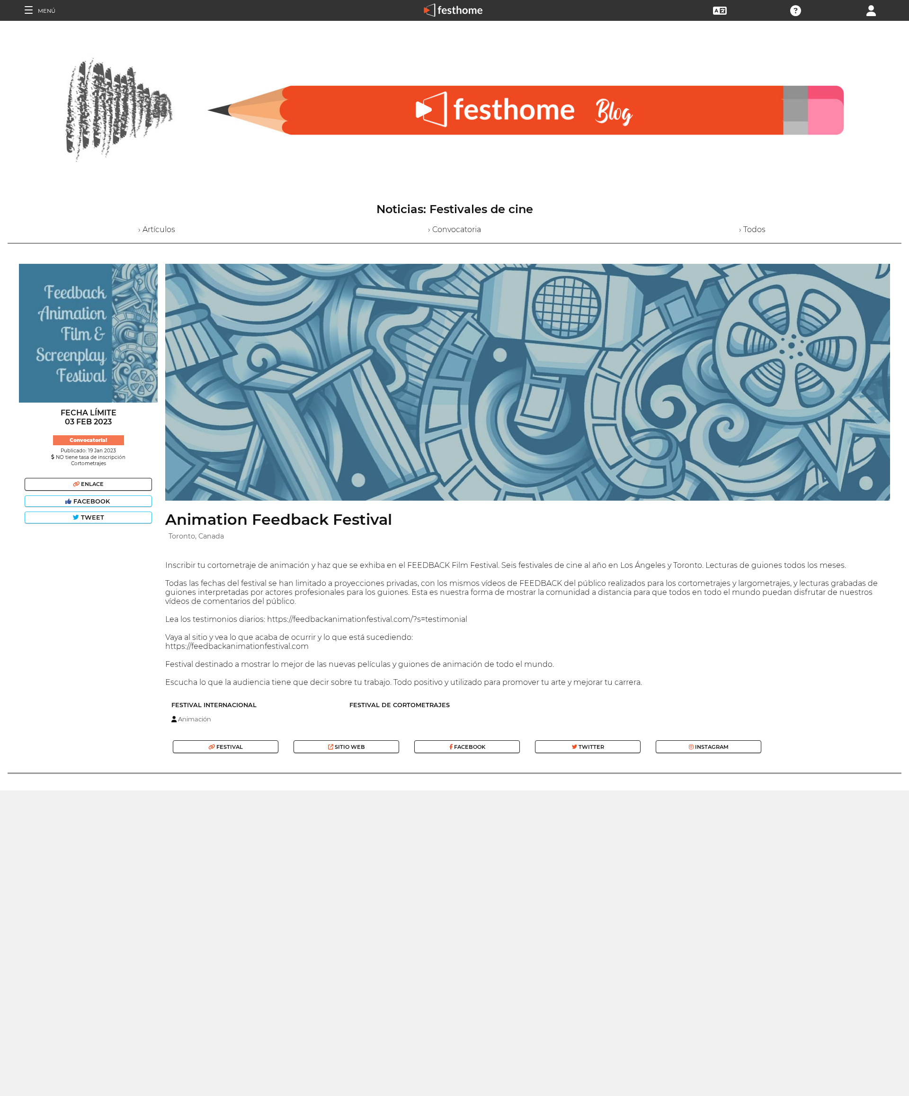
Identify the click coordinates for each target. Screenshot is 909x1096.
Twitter (590, 747)
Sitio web (349, 747)
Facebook (91, 501)
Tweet (91, 517)
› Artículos (156, 229)
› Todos (752, 229)
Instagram (711, 747)
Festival (229, 747)
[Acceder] (871, 9)
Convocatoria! (88, 440)
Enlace (92, 484)
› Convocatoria (454, 229)
